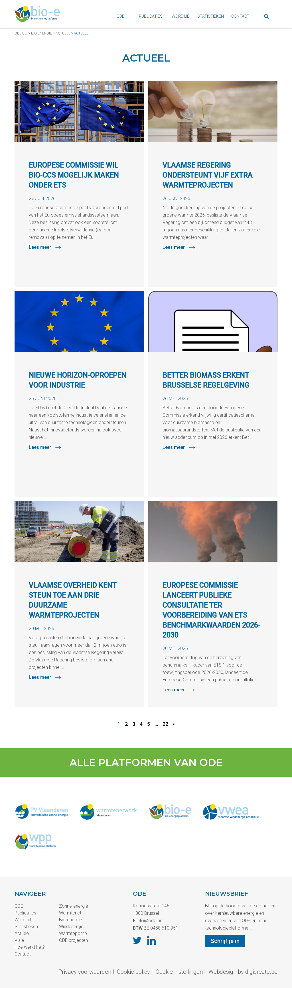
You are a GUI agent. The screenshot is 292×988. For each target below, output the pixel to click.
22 (165, 724)
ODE (120, 16)
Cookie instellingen (179, 971)
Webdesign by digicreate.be (242, 971)
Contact (240, 16)
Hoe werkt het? (30, 947)
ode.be (21, 33)
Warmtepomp (73, 933)
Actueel (63, 33)
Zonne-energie (73, 906)
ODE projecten (73, 940)
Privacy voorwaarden (84, 971)
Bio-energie (41, 33)
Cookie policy (133, 971)
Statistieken (210, 16)
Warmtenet (70, 913)
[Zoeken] (266, 16)
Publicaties (151, 16)
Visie (19, 940)
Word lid (181, 16)
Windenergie (71, 926)
